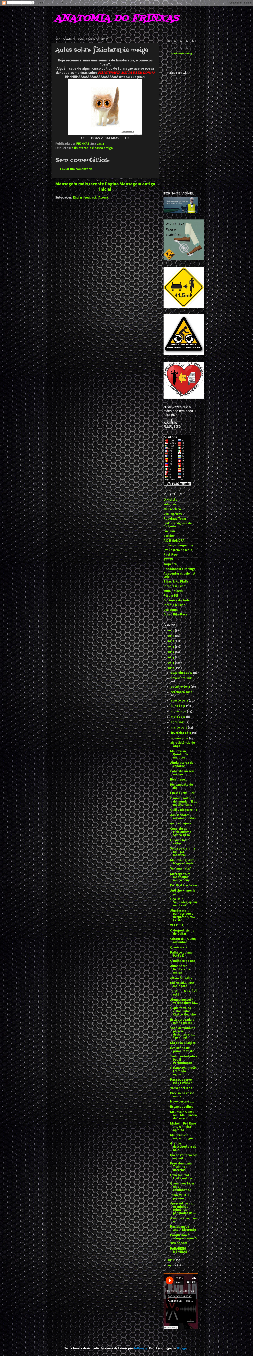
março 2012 (179, 727)
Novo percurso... (182, 1101)
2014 (171, 657)
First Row (170, 554)
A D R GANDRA (174, 540)
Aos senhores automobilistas (183, 817)
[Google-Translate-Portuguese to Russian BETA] (181, 49)
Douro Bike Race (175, 614)
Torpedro (170, 564)
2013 (171, 662)
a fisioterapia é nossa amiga (92, 148)
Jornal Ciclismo (174, 586)
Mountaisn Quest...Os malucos (179, 754)
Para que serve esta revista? (181, 1081)
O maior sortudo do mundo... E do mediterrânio (183, 801)
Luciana (169, 531)
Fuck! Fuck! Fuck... (183, 793)
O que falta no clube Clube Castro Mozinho (183, 1011)
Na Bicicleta (172, 509)
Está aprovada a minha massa (182, 1021)
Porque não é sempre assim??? (183, 1237)
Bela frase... (179, 779)
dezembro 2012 (182, 673)
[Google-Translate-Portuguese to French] (175, 42)
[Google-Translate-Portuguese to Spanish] (187, 49)
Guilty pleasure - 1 (183, 810)
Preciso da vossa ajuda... (182, 1095)
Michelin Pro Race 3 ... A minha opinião (183, 1127)
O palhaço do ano (183, 961)
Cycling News (173, 514)
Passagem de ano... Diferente (183, 1228)
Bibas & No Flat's (176, 581)
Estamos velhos (181, 1106)
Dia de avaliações (183, 1043)
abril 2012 (178, 722)
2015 (171, 652)
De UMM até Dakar (183, 885)
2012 (171, 668)
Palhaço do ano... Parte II (182, 954)
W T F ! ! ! (176, 925)
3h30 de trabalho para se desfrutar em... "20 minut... (182, 1033)
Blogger (182, 1348)
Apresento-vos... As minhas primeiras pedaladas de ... (183, 1208)
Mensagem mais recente (79, 184)
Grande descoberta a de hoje (183, 1147)
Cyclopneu (171, 610)
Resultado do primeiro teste (182, 1050)
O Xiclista (170, 500)
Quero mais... (180, 947)
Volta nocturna (181, 1088)
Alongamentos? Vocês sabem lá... (184, 1001)
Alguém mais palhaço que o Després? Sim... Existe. (182, 915)
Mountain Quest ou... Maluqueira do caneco (183, 1115)
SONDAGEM (178, 1243)
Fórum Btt (171, 595)
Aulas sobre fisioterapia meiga (180, 969)
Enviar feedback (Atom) (90, 197)
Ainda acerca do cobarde (182, 764)
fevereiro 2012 (181, 733)
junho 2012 (179, 711)
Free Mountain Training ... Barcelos (181, 1167)
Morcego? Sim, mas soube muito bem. (180, 877)
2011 (171, 1260)
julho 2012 (178, 706)
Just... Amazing (181, 977)
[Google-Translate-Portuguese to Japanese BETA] (193, 42)
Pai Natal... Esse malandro (182, 985)
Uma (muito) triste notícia (181, 1177)
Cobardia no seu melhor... (182, 773)
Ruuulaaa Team (175, 518)
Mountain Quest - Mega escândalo (183, 862)
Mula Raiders (173, 591)
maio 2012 (178, 717)
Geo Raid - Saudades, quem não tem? (183, 902)
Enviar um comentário (76, 169)
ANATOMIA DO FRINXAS (116, 18)
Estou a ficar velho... (179, 842)
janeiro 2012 (180, 738)
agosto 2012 (180, 700)
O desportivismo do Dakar (182, 932)
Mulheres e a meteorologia (181, 1137)
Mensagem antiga (137, 184)
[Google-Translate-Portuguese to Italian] (187, 42)
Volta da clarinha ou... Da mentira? (182, 852)
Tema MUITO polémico (179, 1197)
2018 (171, 636)
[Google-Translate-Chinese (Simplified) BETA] (169, 42)
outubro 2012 (181, 686)
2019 (171, 630)
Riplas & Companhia (178, 545)
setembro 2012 (181, 692)
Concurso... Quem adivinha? (183, 941)
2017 (171, 641)
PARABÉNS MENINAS (178, 1250)
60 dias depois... (182, 823)
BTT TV (168, 559)
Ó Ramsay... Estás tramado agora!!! (183, 1071)
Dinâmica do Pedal (177, 600)
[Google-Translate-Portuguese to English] (175, 49)
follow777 (140, 1348)
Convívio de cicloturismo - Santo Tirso (182, 832)
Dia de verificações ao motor (183, 1157)
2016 (171, 646)
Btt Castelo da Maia (178, 550)
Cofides (169, 536)
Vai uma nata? (180, 868)
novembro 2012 (182, 678)
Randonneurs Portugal (180, 569)
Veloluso (170, 504)
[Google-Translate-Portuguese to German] (181, 42)
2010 (171, 1265)
